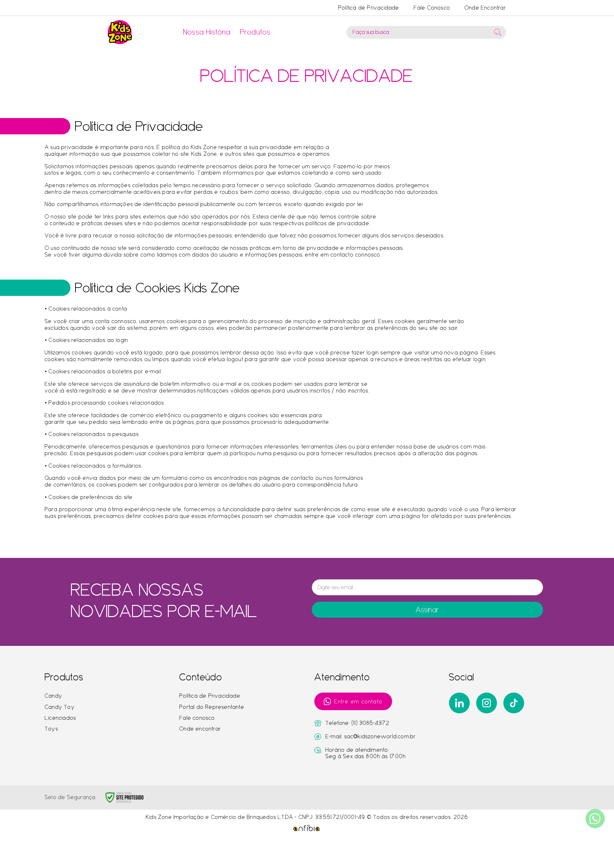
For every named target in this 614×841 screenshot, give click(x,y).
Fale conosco (197, 718)
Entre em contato (358, 701)
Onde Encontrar (485, 7)
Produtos (255, 32)
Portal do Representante (211, 707)
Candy (53, 696)
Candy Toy (60, 707)
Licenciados (60, 718)
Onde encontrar (200, 729)
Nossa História (207, 32)
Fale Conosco (432, 7)
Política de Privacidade (368, 7)
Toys (51, 729)
